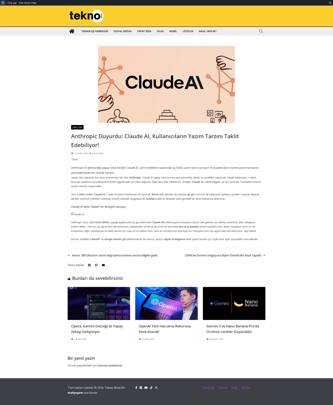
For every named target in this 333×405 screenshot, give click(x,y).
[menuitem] (3, 3)
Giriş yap (208, 388)
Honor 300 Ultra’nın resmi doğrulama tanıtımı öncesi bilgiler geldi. (115, 255)
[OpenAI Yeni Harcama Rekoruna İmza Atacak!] (166, 289)
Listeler (188, 31)
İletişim (246, 388)
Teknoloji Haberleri (95, 31)
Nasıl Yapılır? (207, 31)
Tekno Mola (97, 153)
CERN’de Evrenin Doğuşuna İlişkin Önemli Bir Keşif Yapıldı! (223, 255)
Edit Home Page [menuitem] (28, 2)
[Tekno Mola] (72, 31)
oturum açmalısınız (110, 365)
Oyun (160, 31)
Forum (223, 388)
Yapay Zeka (144, 31)
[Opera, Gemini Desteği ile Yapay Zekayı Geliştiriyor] (99, 289)
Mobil (173, 31)
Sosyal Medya (123, 31)
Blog (234, 388)
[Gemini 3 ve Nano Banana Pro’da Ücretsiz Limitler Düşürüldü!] (234, 289)
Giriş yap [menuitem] (12, 2)
